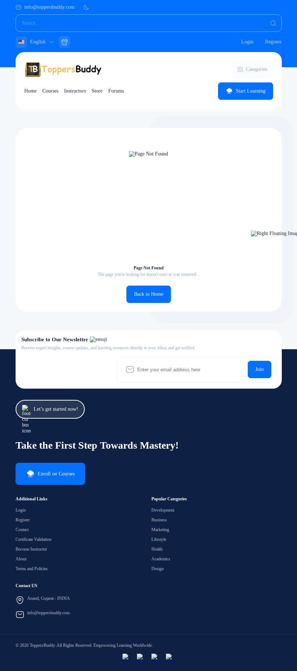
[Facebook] (170, 658)
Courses (50, 91)
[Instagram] (126, 658)
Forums (116, 91)
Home (30, 91)
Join (259, 369)
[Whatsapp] (141, 658)
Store (97, 91)
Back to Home (148, 294)
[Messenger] (155, 658)
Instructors (75, 91)
